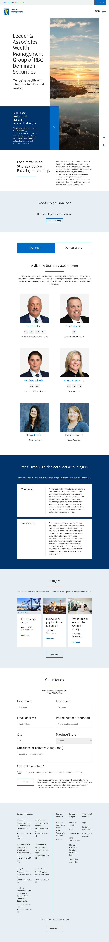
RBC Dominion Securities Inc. (14, 3)
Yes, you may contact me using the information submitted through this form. (54, 772)
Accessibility (74, 861)
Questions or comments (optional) (40, 748)
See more (54, 655)
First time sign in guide (87, 855)
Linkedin (20, 865)
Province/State (66, 734)
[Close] (105, 921)
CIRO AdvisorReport (74, 866)
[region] (54, 929)
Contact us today (54, 221)
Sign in (84, 849)
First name (24, 701)
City (19, 734)
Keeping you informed (87, 862)
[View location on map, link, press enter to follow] (54, 805)
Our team (35, 248)
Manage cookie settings (85, 936)
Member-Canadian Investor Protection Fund (73, 877)
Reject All (84, 924)
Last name (63, 701)
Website (59, 866)
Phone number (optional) (73, 718)
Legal (71, 856)
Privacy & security (72, 850)
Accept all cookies (84, 929)
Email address (26, 718)
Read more (25, 635)
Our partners (73, 248)
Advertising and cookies (73, 887)
